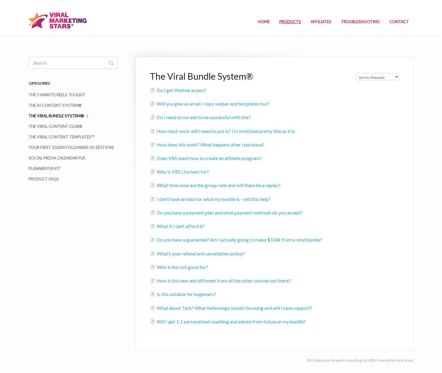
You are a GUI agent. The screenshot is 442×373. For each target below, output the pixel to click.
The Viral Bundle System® (57, 115)
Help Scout (404, 360)
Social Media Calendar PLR (57, 158)
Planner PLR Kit (45, 168)
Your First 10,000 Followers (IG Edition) (71, 147)
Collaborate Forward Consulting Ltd (339, 360)
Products (290, 21)
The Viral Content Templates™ (61, 136)
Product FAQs (44, 179)
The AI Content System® (55, 105)
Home (264, 21)
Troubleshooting (360, 21)
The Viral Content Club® (55, 126)
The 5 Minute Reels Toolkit (57, 94)
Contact (399, 21)
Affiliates (321, 21)
